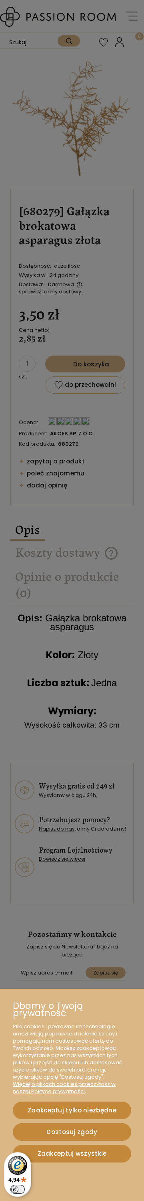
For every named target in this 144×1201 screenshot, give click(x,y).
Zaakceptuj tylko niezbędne (72, 1110)
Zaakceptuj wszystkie (72, 1153)
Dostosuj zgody (71, 1132)
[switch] (17, 1189)
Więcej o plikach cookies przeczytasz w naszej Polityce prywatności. (64, 1087)
